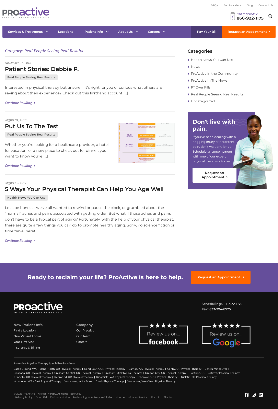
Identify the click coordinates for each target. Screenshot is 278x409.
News (195, 67)
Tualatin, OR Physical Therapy (199, 376)
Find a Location (25, 330)
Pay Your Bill (206, 32)
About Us (125, 32)
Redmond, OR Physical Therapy (73, 376)
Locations (65, 32)
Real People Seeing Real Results (31, 77)
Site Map (169, 397)
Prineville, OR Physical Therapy (32, 376)
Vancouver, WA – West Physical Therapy (151, 381)
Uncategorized (203, 101)
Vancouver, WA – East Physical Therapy (37, 381)
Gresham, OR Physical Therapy (123, 372)
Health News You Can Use (26, 197)
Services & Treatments (25, 32)
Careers (154, 32)
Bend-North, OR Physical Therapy (60, 368)
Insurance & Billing (27, 347)
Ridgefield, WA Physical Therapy (115, 376)
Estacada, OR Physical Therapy (32, 372)
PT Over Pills (200, 87)
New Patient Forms (27, 336)
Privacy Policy (24, 397)
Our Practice (85, 330)
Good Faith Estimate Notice (53, 397)
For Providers (232, 5)
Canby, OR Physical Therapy (184, 368)
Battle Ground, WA (25, 368)
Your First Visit (24, 342)
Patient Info (94, 32)
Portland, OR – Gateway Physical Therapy (214, 372)
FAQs (214, 5)
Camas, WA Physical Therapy (146, 368)
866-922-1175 (232, 304)
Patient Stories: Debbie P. (42, 69)
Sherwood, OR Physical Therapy (158, 376)
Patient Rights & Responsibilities (92, 397)
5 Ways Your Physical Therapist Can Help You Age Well (84, 189)
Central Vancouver (216, 368)
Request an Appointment (247, 32)
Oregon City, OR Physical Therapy (165, 372)
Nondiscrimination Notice (131, 397)
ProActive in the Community (214, 73)
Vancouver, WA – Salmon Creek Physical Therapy (94, 381)
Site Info (156, 397)
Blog (250, 5)
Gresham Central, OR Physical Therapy (77, 372)
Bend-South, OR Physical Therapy (104, 368)
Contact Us (265, 5)
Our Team (83, 336)
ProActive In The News (209, 80)
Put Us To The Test (31, 126)
